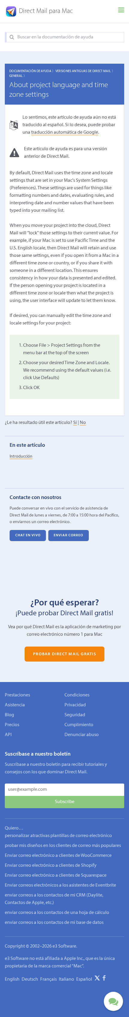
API (8, 734)
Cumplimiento (78, 725)
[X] (97, 979)
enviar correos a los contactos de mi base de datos (54, 922)
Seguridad (74, 715)
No (83, 422)
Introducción (21, 456)
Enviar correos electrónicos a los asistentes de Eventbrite (60, 885)
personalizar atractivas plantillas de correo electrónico (58, 835)
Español (84, 979)
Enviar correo (68, 535)
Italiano (66, 979)
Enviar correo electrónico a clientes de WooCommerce (58, 855)
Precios (12, 725)
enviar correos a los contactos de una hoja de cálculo (57, 912)
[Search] (12, 37)
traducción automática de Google (64, 132)
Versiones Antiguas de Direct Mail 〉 (85, 71)
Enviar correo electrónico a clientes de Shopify (51, 865)
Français (48, 979)
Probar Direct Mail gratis (64, 654)
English (12, 979)
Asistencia (15, 705)
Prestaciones (17, 695)
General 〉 (18, 76)
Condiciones (76, 695)
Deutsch (30, 979)
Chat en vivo (27, 535)
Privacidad (75, 705)
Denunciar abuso (81, 734)
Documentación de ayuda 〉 (32, 71)
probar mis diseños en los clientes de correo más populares (63, 845)
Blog (9, 715)
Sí (75, 422)
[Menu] (121, 11)
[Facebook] (104, 979)
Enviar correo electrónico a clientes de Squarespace (55, 875)
